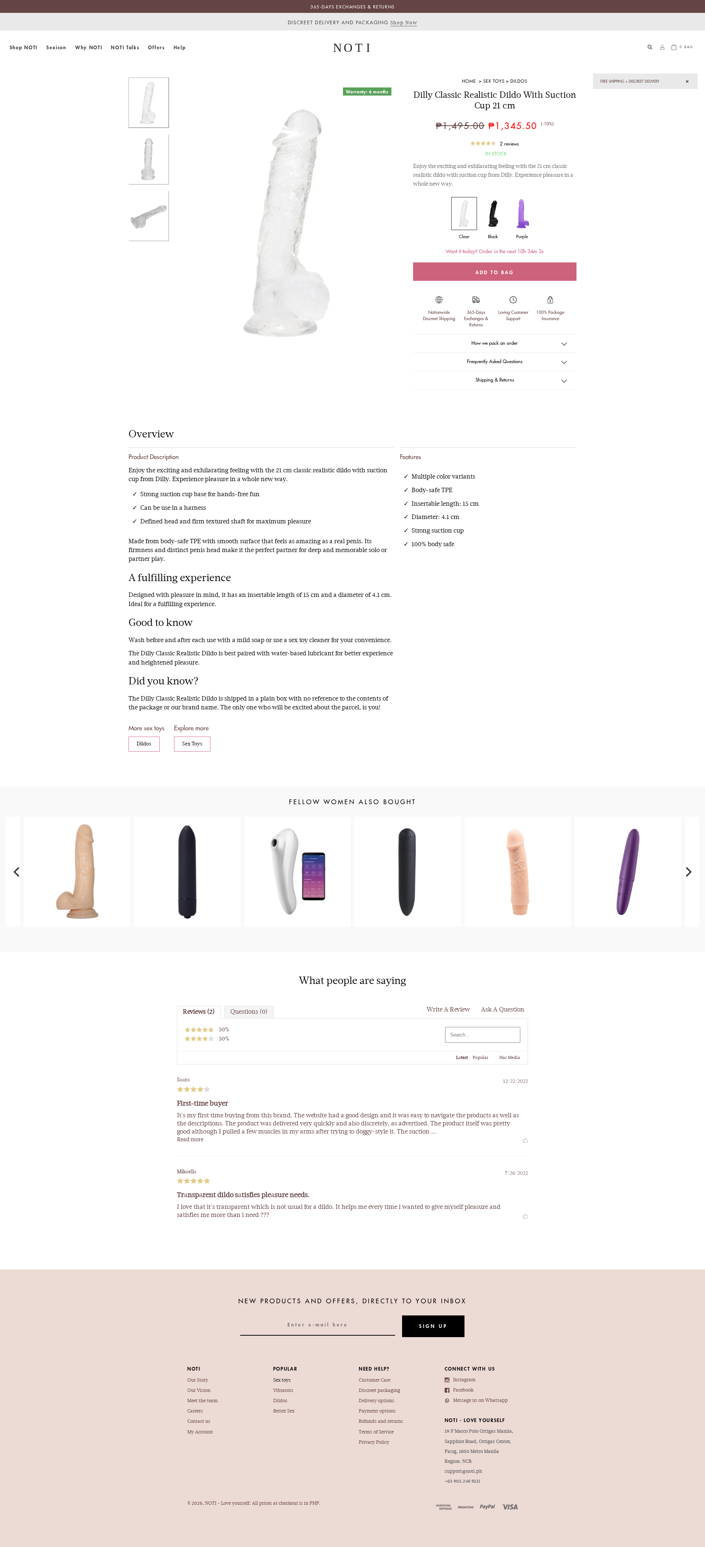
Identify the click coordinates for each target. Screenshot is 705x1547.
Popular (480, 1058)
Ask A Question (502, 1010)
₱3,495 (297, 861)
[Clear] (464, 213)
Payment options (377, 1411)
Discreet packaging (379, 1390)
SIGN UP (433, 1325)
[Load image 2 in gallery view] (149, 159)
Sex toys (282, 1380)
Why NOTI (88, 47)
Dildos (518, 81)
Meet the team (202, 1401)
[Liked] (525, 1140)
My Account (200, 1432)
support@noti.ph (463, 1471)
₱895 (517, 853)
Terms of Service (376, 1432)
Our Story (197, 1380)
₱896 (76, 857)
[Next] (688, 872)
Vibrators (283, 1390)
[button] (23, 47)
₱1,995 (628, 853)
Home (469, 81)
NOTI (210, 1503)
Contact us (198, 1421)
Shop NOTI (23, 47)
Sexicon (56, 47)
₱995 (407, 857)
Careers (195, 1411)
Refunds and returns (381, 1421)
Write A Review (448, 1010)
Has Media (509, 1058)
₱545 (187, 849)
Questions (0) (249, 1012)
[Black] (493, 213)
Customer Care (374, 1380)
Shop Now (403, 23)
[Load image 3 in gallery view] (149, 216)
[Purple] (522, 213)
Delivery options (376, 1401)
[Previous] (17, 872)
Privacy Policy (374, 1442)
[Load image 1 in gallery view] (149, 103)
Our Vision (198, 1390)
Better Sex (283, 1411)
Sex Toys (494, 81)
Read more (190, 1140)
